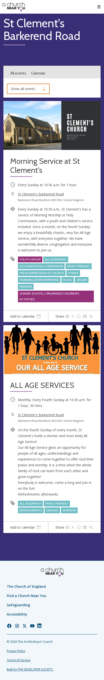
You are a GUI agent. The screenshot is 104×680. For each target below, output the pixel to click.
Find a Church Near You (26, 595)
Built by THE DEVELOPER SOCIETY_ (30, 669)
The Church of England (26, 586)
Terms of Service (18, 660)
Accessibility (17, 614)
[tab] (25, 316)
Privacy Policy (16, 651)
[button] (99, 7)
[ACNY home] (13, 6)
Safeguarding (18, 605)
